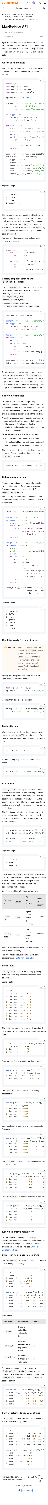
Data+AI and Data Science (14, 17)
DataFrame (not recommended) (15, 19)
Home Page (6, 14)
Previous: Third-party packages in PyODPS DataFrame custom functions (19, 1478)
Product (41, 36)
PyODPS (29, 17)
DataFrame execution (25, 957)
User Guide (29, 14)
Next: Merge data (40, 1478)
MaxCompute (17, 14)
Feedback (28, 1490)
